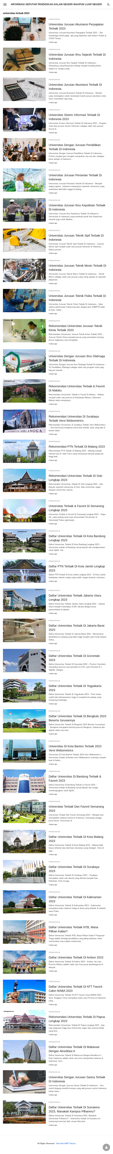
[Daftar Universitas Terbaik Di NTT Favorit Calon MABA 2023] (24, 991)
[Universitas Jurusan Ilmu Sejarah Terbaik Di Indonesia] (24, 59)
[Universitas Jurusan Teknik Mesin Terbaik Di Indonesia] (24, 270)
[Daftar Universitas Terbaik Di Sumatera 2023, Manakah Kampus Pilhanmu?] (24, 1112)
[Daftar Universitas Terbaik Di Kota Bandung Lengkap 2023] (24, 540)
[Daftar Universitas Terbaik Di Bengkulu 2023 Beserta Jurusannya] (24, 721)
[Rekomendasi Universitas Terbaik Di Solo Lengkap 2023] (24, 480)
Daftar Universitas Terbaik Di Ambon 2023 (76, 957)
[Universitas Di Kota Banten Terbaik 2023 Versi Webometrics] (24, 751)
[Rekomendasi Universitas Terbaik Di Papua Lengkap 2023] (24, 1021)
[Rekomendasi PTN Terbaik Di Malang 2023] (24, 451)
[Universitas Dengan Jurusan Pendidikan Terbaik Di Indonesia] (24, 149)
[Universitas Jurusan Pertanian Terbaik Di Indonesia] (24, 180)
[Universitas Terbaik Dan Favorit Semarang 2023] (24, 811)
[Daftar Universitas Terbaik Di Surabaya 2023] (24, 871)
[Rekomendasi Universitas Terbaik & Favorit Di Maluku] (24, 391)
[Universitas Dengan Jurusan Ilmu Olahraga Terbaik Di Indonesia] (24, 361)
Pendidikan (54, 19)
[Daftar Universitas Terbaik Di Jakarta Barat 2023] (24, 630)
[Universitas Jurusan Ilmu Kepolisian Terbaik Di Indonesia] (24, 210)
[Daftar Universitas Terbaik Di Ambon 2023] (24, 962)
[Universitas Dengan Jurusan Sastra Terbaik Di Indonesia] (24, 1082)
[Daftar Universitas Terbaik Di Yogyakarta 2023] (24, 690)
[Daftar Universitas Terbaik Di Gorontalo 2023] (24, 660)
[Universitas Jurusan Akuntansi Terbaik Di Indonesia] (24, 89)
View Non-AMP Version (66, 1143)
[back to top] (106, 1147)
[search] (108, 4)
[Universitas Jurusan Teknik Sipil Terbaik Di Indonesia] (24, 240)
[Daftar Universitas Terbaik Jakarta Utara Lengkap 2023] (24, 600)
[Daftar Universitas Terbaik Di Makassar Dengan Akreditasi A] (24, 1051)
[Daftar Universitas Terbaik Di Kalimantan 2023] (24, 901)
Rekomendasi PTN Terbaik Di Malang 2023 (77, 446)
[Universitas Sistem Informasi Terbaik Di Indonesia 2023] (24, 119)
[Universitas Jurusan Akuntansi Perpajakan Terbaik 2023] (24, 29)
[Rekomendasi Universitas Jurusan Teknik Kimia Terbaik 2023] (24, 330)
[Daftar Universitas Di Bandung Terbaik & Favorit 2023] (24, 781)
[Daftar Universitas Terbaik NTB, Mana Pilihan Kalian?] (24, 932)
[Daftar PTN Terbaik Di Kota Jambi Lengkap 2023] (24, 571)
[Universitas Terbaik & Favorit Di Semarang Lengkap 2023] (24, 510)
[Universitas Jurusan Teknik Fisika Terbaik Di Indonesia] (24, 300)
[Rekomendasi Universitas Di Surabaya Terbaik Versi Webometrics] (24, 421)
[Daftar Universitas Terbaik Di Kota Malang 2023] (24, 841)
